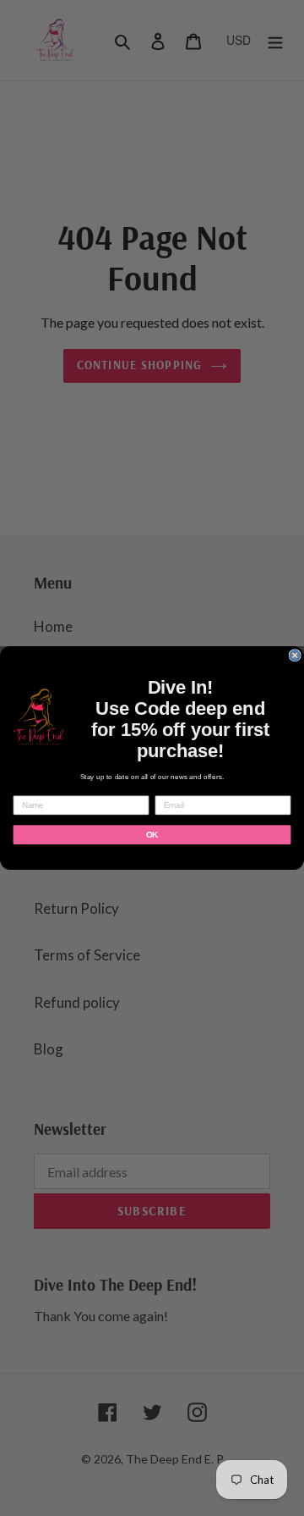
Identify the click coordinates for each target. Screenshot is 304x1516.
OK (152, 834)
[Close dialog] (295, 655)
